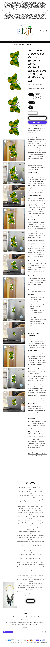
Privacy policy (36, 642)
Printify (30, 601)
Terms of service (43, 642)
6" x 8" (31, 97)
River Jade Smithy (14, 642)
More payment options (37, 125)
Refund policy (29, 642)
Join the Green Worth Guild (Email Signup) (15, 616)
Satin (31, 107)
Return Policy (24, 619)
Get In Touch (34, 616)
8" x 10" (38, 97)
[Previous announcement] (2, 10)
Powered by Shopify (22, 642)
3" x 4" (31, 94)
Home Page (40, 616)
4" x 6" (37, 94)
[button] (2, 30)
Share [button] (31, 459)
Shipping (30, 86)
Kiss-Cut (32, 102)
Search (28, 616)
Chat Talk (25, 627)
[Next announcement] (47, 10)
